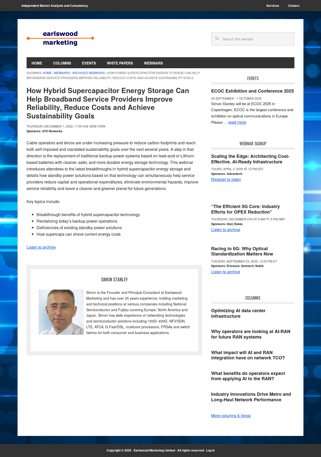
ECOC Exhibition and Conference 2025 (252, 91)
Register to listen (226, 179)
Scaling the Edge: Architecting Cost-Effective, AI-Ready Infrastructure (250, 159)
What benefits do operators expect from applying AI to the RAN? (248, 376)
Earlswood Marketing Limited (60, 38)
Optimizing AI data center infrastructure (238, 313)
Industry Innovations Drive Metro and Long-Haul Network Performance (251, 397)
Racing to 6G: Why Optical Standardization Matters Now (242, 251)
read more (237, 122)
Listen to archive (41, 247)
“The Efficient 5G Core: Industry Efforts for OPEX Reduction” (245, 209)
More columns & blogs (231, 415)
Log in (210, 450)
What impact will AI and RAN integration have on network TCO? (248, 355)
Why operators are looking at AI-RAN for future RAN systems (250, 334)
